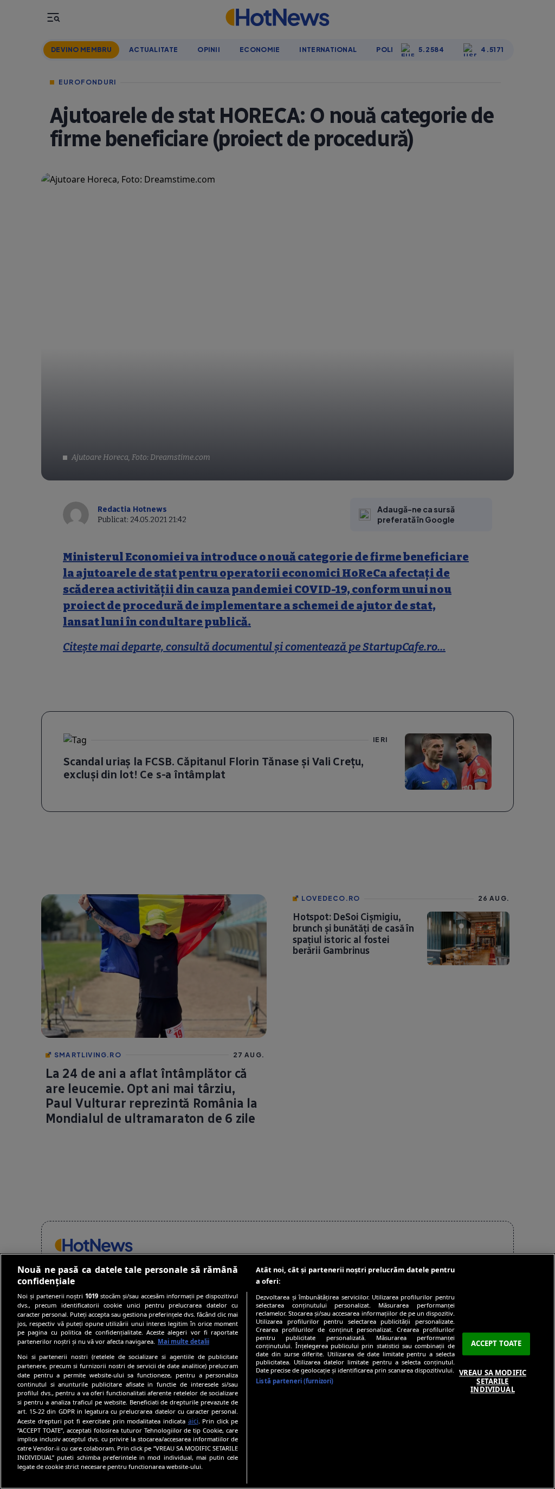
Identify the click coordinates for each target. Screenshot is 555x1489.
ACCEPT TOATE (496, 1344)
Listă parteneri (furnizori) (294, 1381)
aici (193, 1421)
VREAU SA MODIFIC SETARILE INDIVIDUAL (492, 1381)
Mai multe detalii (183, 1341)
